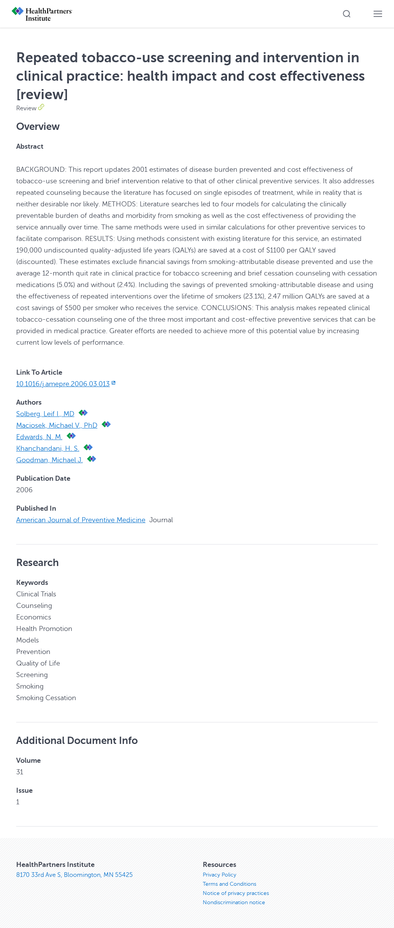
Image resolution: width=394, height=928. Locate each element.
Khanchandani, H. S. (47, 448)
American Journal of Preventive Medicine (80, 520)
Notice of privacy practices (236, 893)
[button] (346, 13)
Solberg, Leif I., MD (45, 414)
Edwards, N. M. (39, 437)
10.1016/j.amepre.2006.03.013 (63, 384)
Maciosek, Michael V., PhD (56, 425)
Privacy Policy (219, 875)
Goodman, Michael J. (49, 460)
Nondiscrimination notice (234, 902)
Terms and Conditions (229, 884)
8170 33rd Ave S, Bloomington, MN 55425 (74, 875)
